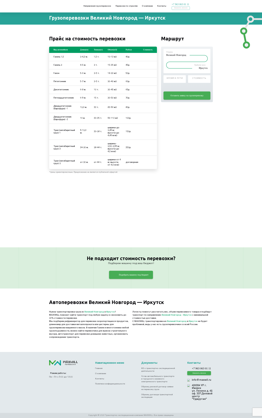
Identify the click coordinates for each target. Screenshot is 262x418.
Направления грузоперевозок (97, 6)
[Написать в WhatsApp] (197, 4)
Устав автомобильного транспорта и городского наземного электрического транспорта (157, 379)
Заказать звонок (180, 8)
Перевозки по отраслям (126, 6)
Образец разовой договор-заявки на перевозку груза (157, 388)
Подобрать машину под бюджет (133, 275)
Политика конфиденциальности (110, 384)
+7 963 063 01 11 (180, 4)
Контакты (161, 6)
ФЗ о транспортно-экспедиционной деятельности (158, 370)
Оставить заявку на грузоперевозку (186, 95)
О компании (147, 6)
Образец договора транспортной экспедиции (157, 396)
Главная (98, 368)
